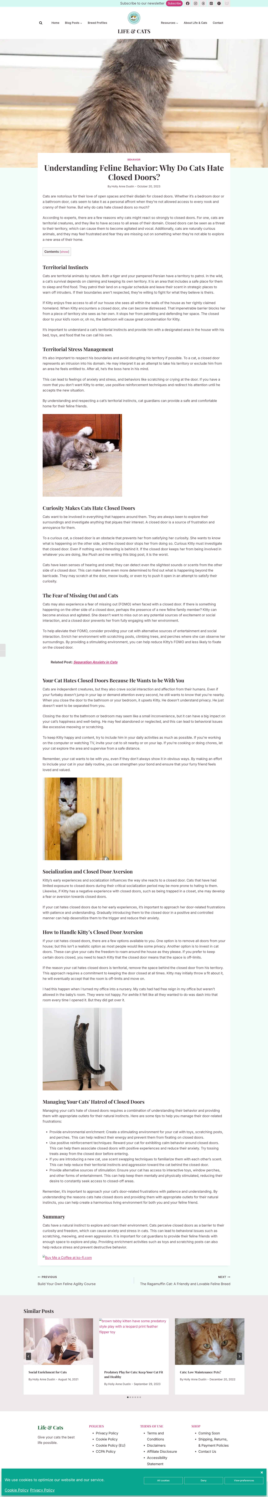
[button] (261, 1472)
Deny (204, 1480)
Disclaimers (156, 1445)
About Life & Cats (195, 22)
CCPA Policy (106, 1451)
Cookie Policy (17, 1490)
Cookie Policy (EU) (110, 1445)
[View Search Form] (41, 23)
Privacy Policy (42, 1490)
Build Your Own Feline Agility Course (67, 1280)
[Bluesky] (226, 3)
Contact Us (207, 1451)
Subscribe (174, 3)
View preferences (244, 1480)
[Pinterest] (211, 3)
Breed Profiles (97, 22)
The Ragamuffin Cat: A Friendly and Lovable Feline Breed (185, 1280)
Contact (218, 22)
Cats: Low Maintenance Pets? (200, 1372)
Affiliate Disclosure (162, 1451)
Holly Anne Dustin (123, 186)
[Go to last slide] (28, 1356)
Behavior (134, 159)
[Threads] (203, 3)
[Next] (239, 1356)
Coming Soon (209, 1433)
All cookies (163, 1480)
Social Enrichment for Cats (48, 1372)
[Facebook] (187, 3)
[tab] (128, 1397)
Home (55, 22)
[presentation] (58, 1341)
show (64, 252)
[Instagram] (195, 3)
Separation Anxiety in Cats (95, 662)
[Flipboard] (219, 3)
